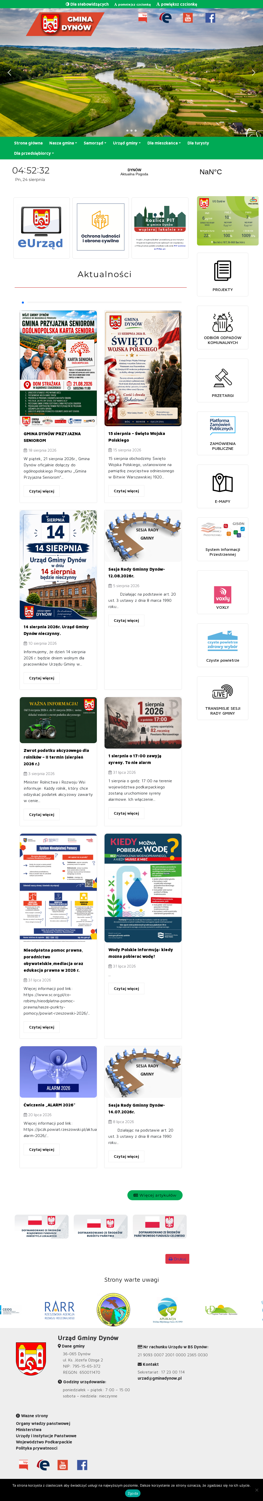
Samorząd (93, 143)
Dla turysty (198, 143)
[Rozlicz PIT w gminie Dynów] (160, 219)
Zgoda (133, 1493)
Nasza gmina (61, 143)
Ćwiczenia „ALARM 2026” (50, 1105)
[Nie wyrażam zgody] (256, 1490)
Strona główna (28, 143)
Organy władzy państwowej (43, 1423)
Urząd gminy (125, 143)
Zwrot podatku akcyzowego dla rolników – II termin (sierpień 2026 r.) (56, 757)
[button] (7, 72)
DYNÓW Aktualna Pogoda (172, 172)
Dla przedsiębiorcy (32, 153)
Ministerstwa (28, 1429)
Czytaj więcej (41, 491)
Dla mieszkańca (162, 143)
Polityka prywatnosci (36, 1448)
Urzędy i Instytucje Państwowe (46, 1435)
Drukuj (179, 1259)
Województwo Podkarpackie (44, 1442)
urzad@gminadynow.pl (160, 1378)
